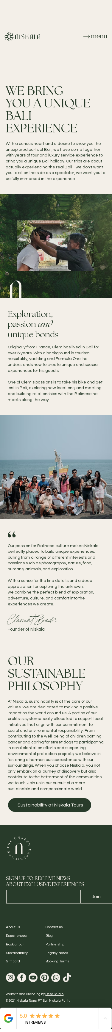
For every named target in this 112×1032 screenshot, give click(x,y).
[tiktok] (67, 977)
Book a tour (15, 944)
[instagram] (10, 977)
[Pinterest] (44, 977)
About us (13, 927)
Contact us (54, 927)
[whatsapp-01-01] (55, 977)
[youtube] (33, 977)
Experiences (16, 936)
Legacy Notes (57, 953)
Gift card (13, 961)
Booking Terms (57, 961)
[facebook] (21, 977)
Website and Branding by (34, 994)
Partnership (55, 944)
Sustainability (17, 953)
